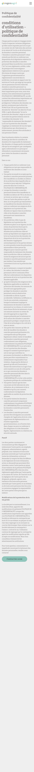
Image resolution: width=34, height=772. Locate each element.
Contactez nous (14, 559)
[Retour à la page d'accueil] (9, 3)
